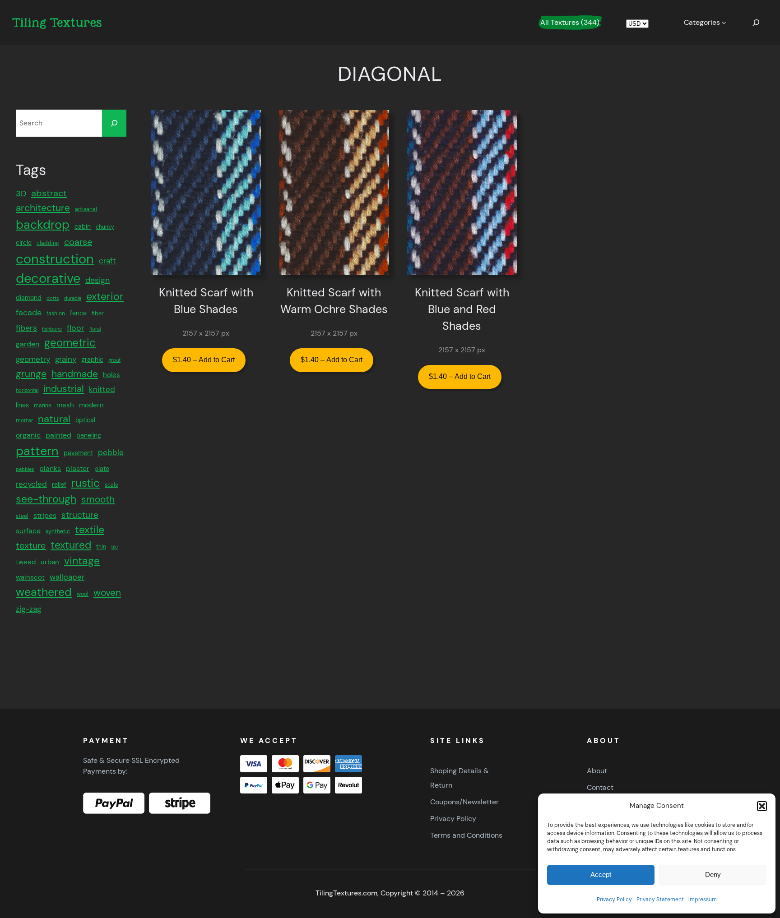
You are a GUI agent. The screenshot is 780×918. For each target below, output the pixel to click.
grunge (31, 374)
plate (101, 469)
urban (50, 562)
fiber (97, 313)
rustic (85, 483)
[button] (761, 806)
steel (22, 516)
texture (31, 545)
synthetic (58, 531)
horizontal (27, 390)
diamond (29, 298)
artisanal (86, 209)
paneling (88, 435)
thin (101, 546)
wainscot (30, 577)
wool (82, 594)
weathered (44, 592)
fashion (55, 313)
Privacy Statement (660, 899)
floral (95, 329)
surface (28, 530)
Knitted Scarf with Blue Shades (206, 301)
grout (114, 360)
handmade (74, 374)
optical (85, 420)
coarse (78, 242)
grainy (65, 359)
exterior (105, 296)
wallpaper (67, 577)
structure (79, 515)
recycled (31, 484)
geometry (33, 359)
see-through (46, 499)
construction (55, 259)
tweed (26, 562)
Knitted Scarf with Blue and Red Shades (462, 309)
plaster (77, 468)
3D (21, 193)
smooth (98, 499)
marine (42, 405)
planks (50, 468)
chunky (105, 227)
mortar (24, 420)
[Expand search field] (756, 22)
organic (28, 435)
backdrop (43, 225)
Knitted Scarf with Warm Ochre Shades (334, 301)
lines (22, 405)
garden (27, 344)
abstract (49, 193)
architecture (43, 208)
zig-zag (28, 609)
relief (59, 484)
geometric (70, 343)
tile (114, 547)
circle (24, 243)
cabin (82, 226)
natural (54, 418)
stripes (44, 515)
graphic (92, 359)
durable (72, 298)
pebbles (25, 469)
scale (111, 485)
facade (29, 312)
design (97, 280)
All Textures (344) (569, 22)
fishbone (52, 329)
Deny (713, 874)
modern (91, 405)
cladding (48, 243)
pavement (78, 453)
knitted (102, 389)
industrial (63, 389)
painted (58, 435)
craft (107, 261)
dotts (52, 298)
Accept (600, 874)
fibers (26, 328)
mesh (65, 405)
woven (107, 592)
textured (71, 545)
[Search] (114, 123)
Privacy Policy (614, 899)
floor (75, 328)
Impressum (702, 899)
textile (89, 529)
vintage (82, 560)
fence (78, 313)
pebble (111, 452)
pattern (37, 451)
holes (111, 374)
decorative (48, 278)
